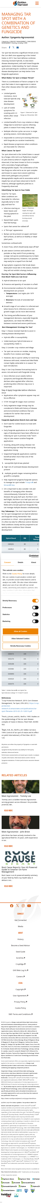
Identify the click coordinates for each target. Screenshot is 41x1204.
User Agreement (20, 995)
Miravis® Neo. (9, 485)
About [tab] (33, 562)
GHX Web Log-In (20, 970)
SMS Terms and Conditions (20, 1014)
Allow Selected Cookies (20, 638)
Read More (8, 810)
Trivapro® (29, 482)
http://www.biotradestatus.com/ (11, 1172)
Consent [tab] (7, 562)
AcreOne (20, 958)
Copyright (20, 989)
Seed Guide (20, 951)
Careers (19, 976)
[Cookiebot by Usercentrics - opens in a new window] (29, 556)
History (20, 939)
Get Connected (20, 920)
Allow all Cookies (20, 631)
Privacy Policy (20, 1002)
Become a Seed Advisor (20, 945)
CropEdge (20, 964)
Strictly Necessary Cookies (20, 646)
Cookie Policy (17, 574)
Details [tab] (20, 562)
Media (20, 926)
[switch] (35, 607)
